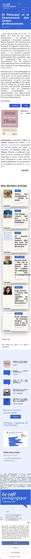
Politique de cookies (14, 556)
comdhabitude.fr (9, 460)
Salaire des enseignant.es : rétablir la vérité (21, 197)
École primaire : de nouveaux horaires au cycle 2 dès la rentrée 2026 (21, 321)
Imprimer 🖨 (15, 105)
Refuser (15, 547)
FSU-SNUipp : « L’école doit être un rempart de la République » (21, 218)
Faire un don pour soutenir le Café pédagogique (20, 381)
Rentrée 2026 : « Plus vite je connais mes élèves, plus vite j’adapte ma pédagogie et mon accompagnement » (22, 268)
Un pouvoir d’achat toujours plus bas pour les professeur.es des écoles (21, 241)
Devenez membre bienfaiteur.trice (20, 371)
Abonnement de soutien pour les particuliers (20, 390)
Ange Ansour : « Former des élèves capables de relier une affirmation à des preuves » (21, 297)
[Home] (10, 11)
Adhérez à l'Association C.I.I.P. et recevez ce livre (20, 362)
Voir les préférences (15, 552)
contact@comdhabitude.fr (12, 458)
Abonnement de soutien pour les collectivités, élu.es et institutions (20, 400)
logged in (17, 344)
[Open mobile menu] (20, 3)
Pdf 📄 (25, 105)
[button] (28, 523)
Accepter (15, 543)
